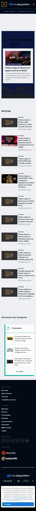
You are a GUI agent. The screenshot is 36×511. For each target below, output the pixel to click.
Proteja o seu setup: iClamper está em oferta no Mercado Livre (23, 350)
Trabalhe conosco (9, 400)
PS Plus (4, 412)
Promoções (6, 415)
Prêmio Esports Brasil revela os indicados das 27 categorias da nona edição (26, 142)
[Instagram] (8, 441)
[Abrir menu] (4, 4)
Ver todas (19, 371)
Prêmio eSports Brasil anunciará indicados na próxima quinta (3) (25, 256)
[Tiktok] (13, 441)
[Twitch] (17, 441)
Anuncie (5, 390)
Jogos (4, 431)
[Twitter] (22, 441)
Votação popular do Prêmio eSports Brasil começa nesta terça (26, 274)
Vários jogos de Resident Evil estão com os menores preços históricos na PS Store (23, 362)
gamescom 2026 (10, 11)
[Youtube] (27, 441)
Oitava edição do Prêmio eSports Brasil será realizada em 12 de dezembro (26, 292)
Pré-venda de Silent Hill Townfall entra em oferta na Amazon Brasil (23, 338)
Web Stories (6, 428)
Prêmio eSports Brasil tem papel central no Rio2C (17, 69)
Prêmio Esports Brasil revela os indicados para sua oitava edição (25, 237)
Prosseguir (7, 504)
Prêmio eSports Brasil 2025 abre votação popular (24, 161)
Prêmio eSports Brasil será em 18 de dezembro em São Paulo (26, 202)
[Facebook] (3, 441)
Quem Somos (7, 393)
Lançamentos (7, 421)
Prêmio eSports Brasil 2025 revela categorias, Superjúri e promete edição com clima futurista (26, 181)
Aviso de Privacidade (21, 498)
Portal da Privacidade (12, 500)
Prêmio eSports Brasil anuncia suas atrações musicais (26, 219)
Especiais (5, 424)
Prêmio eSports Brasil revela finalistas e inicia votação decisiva (25, 123)
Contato (5, 397)
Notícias (21, 117)
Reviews (5, 418)
